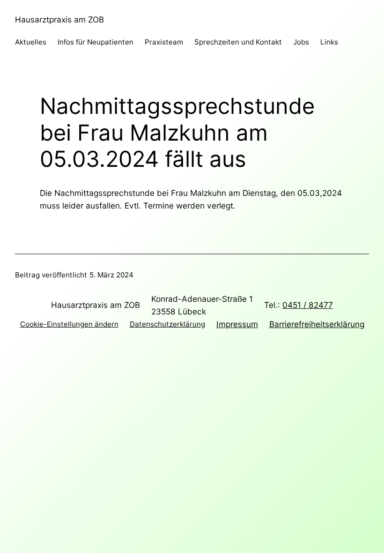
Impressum (237, 324)
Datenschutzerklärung (167, 324)
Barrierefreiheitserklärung (316, 324)
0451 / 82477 (307, 305)
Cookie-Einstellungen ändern (69, 324)
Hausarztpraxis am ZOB (59, 19)
